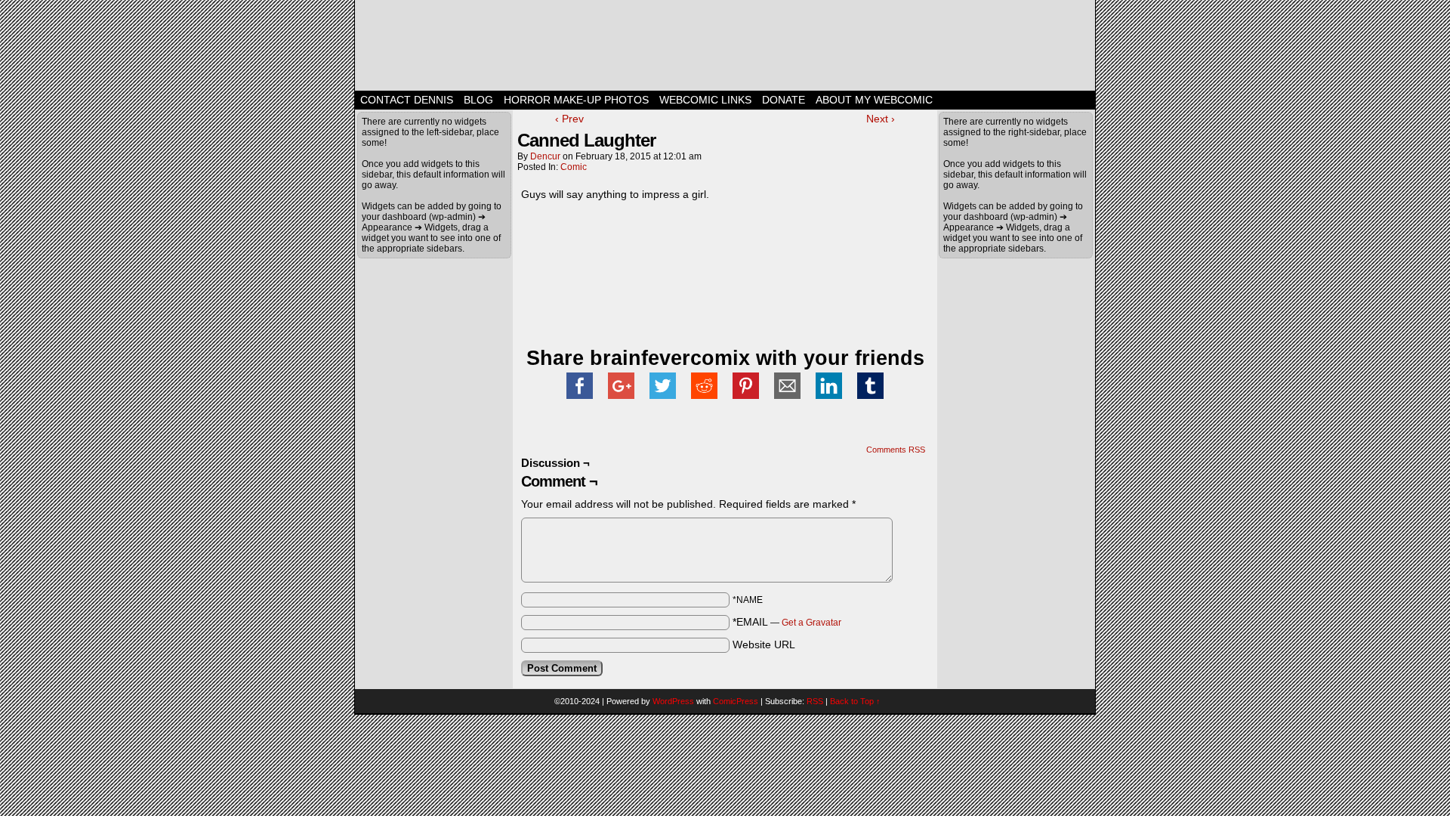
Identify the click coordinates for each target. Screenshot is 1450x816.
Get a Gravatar (811, 622)
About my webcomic (874, 100)
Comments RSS (895, 449)
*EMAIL (787, 622)
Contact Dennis (406, 100)
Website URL (764, 644)
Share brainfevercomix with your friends (725, 358)
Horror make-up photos (576, 100)
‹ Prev (569, 119)
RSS (815, 701)
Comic (573, 167)
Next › (880, 119)
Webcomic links (705, 100)
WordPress (673, 701)
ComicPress (735, 701)
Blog (478, 100)
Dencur (545, 156)
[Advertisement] (698, 231)
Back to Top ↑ (855, 701)
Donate (783, 100)
